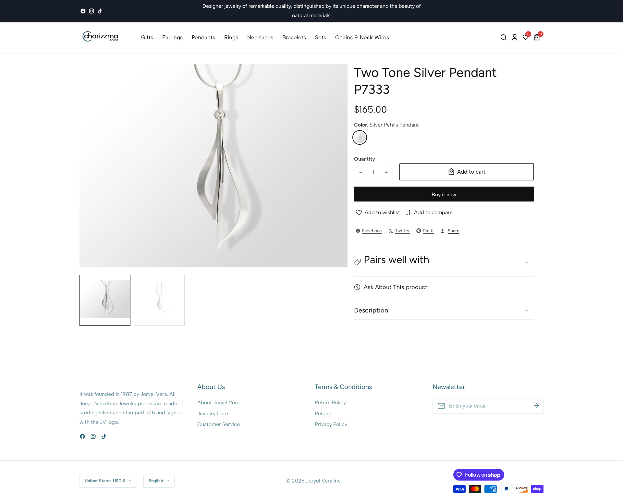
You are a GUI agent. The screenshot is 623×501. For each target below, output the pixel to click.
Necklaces (260, 37)
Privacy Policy (331, 424)
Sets (320, 37)
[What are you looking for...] (504, 37)
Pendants (203, 37)
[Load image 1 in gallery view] (104, 300)
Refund (323, 413)
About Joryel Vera (218, 402)
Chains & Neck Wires (362, 37)
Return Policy (330, 402)
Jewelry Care (212, 413)
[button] (444, 262)
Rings (231, 37)
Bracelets (294, 37)
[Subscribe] (536, 406)
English (157, 480)
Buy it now (444, 194)
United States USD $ (106, 480)
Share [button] (453, 231)
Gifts (147, 37)
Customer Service (218, 424)
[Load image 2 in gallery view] (159, 300)
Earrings (172, 37)
